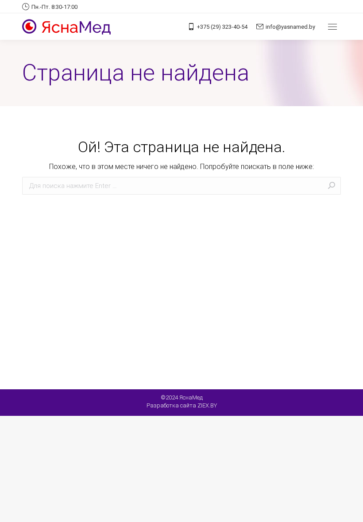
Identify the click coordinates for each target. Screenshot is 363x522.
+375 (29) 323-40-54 (222, 26)
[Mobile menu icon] (332, 27)
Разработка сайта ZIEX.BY (182, 405)
